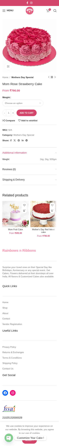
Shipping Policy (9, 363)
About (5, 313)
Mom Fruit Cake (15, 229)
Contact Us (7, 368)
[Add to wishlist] (24, 205)
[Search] (55, 11)
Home (5, 77)
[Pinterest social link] (19, 140)
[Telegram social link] (27, 140)
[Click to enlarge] (8, 66)
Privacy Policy (9, 347)
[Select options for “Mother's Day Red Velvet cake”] (52, 210)
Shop (5, 308)
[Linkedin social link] (23, 140)
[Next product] (55, 77)
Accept (29, 440)
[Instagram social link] (31, 2)
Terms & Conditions (12, 358)
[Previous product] (48, 77)
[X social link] (15, 140)
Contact (6, 318)
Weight (6, 97)
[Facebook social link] (27, 2)
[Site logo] (30, 10)
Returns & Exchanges (13, 352)
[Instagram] (13, 393)
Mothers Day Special (22, 77)
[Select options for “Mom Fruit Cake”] (24, 210)
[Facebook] (5, 393)
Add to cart (27, 113)
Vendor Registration (12, 324)
